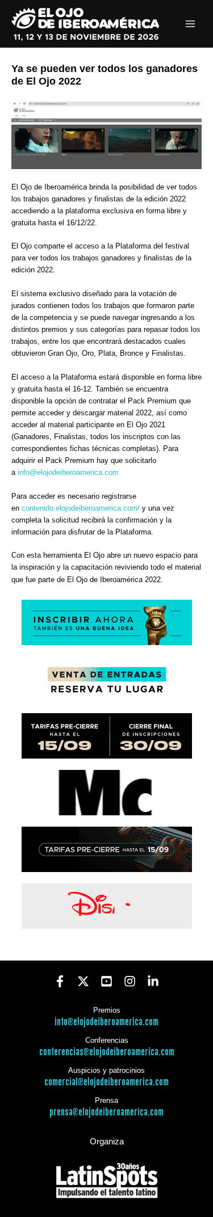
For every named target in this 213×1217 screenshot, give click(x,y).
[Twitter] (83, 981)
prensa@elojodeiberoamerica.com (106, 1112)
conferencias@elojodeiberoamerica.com (106, 1052)
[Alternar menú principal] (190, 24)
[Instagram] (130, 981)
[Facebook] (60, 981)
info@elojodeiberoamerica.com (68, 472)
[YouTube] (106, 981)
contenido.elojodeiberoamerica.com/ (81, 508)
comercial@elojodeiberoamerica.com (106, 1082)
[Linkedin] (153, 981)
